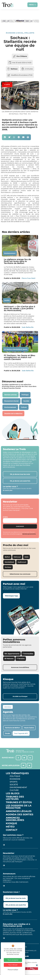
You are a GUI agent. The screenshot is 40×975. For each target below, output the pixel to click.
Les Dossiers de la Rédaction (18, 806)
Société (7, 300)
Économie (15, 779)
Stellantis (29, 33)
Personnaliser (13, 970)
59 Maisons (9, 659)
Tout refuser (13, 965)
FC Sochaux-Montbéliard (13, 349)
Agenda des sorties (19, 814)
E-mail (5, 517)
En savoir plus (7, 490)
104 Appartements (12, 654)
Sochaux (14, 69)
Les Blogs (12, 793)
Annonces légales (18, 811)
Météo (10, 827)
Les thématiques (17, 773)
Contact (11, 830)
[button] (5, 137)
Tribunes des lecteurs (15, 798)
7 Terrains (21, 659)
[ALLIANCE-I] (20, 25)
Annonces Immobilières (15, 819)
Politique (15, 776)
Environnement (9, 253)
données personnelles (29, 534)
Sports (25, 349)
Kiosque (11, 823)
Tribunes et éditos (19, 802)
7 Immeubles (28, 654)
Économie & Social (14, 33)
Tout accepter (13, 960)
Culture (14, 790)
